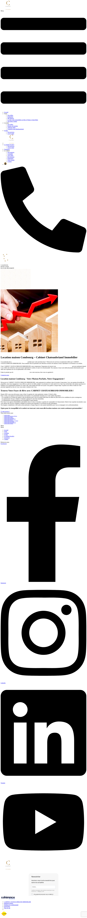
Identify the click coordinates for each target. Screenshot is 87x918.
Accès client (10, 133)
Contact (9, 161)
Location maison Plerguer (8, 419)
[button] (43, 60)
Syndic (6, 130)
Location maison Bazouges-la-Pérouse (10, 416)
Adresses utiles (11, 127)
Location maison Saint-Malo (9, 421)
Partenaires (10, 158)
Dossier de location (12, 126)
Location (6, 433)
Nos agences (10, 152)
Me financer (10, 118)
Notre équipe (10, 160)
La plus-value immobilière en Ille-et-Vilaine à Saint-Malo (22, 120)
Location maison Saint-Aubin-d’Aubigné (11, 420)
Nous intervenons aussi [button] (7, 413)
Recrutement (10, 157)
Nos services (10, 132)
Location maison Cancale (8, 417)
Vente (5, 431)
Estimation (10, 117)
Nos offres (10, 115)
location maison (60, 366)
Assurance (7, 149)
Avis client (10, 155)
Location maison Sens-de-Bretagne (10, 422)
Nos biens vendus (12, 121)
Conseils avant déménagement (15, 129)
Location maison (7, 415)
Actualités (10, 154)
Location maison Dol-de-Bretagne (10, 418)
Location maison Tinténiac (8, 423)
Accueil (6, 112)
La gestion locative (9, 144)
